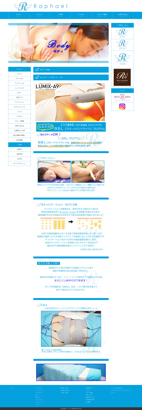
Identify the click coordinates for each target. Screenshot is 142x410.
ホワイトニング (19, 107)
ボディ (19, 93)
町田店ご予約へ (65, 388)
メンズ (19, 111)
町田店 (19, 149)
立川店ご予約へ (65, 392)
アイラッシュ (19, 102)
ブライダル (19, 78)
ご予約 (60, 15)
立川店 (19, 159)
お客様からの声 (19, 130)
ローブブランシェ (19, 163)
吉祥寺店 (19, 154)
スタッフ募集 (102, 15)
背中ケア (19, 97)
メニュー (39, 15)
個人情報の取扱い (19, 135)
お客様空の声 (89, 388)
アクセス (81, 15)
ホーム (18, 15)
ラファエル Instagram (116, 388)
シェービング (19, 88)
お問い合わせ (123, 15)
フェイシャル (19, 83)
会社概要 (19, 140)
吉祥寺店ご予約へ (65, 390)
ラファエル (69, 408)
